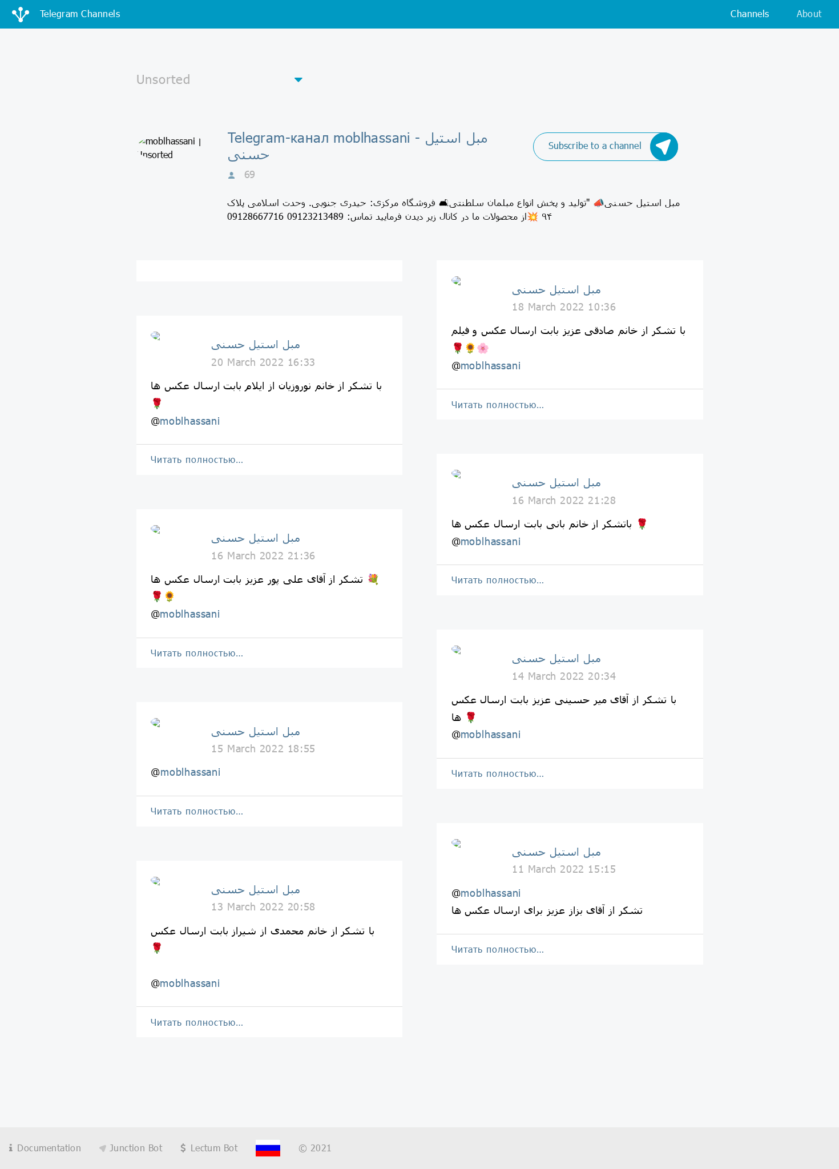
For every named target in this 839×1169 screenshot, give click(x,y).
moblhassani (190, 420)
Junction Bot (134, 1147)
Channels (750, 13)
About (809, 13)
